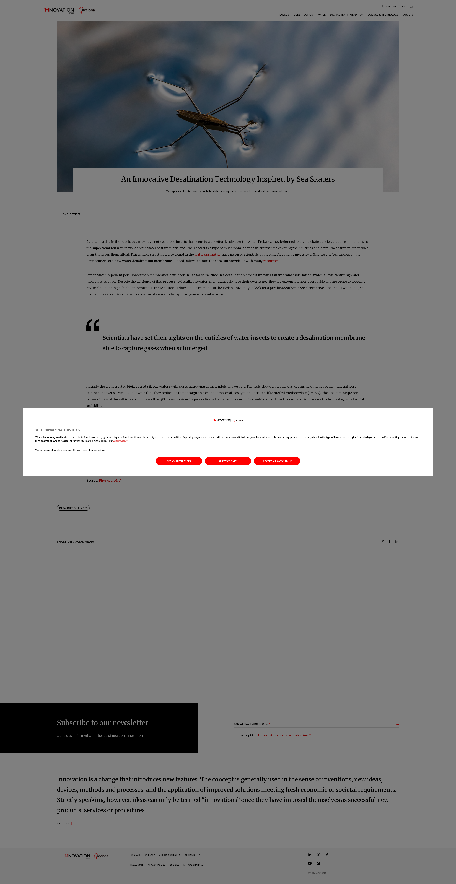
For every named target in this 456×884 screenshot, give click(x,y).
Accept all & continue (277, 461)
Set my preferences (179, 461)
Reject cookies (228, 461)
